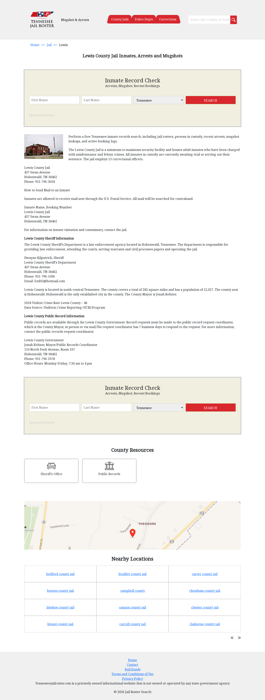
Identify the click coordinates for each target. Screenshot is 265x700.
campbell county (132, 591)
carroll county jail (132, 624)
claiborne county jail (205, 624)
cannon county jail (132, 607)
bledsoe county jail (60, 607)
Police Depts (144, 19)
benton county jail (60, 591)
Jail (49, 45)
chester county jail (204, 607)
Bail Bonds (132, 669)
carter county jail (204, 574)
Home (34, 45)
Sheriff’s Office (51, 474)
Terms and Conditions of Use (133, 674)
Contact (132, 665)
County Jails (120, 19)
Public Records (109, 474)
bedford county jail (60, 574)
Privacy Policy (132, 678)
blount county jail (60, 624)
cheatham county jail (204, 591)
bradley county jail (132, 574)
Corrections (167, 19)
